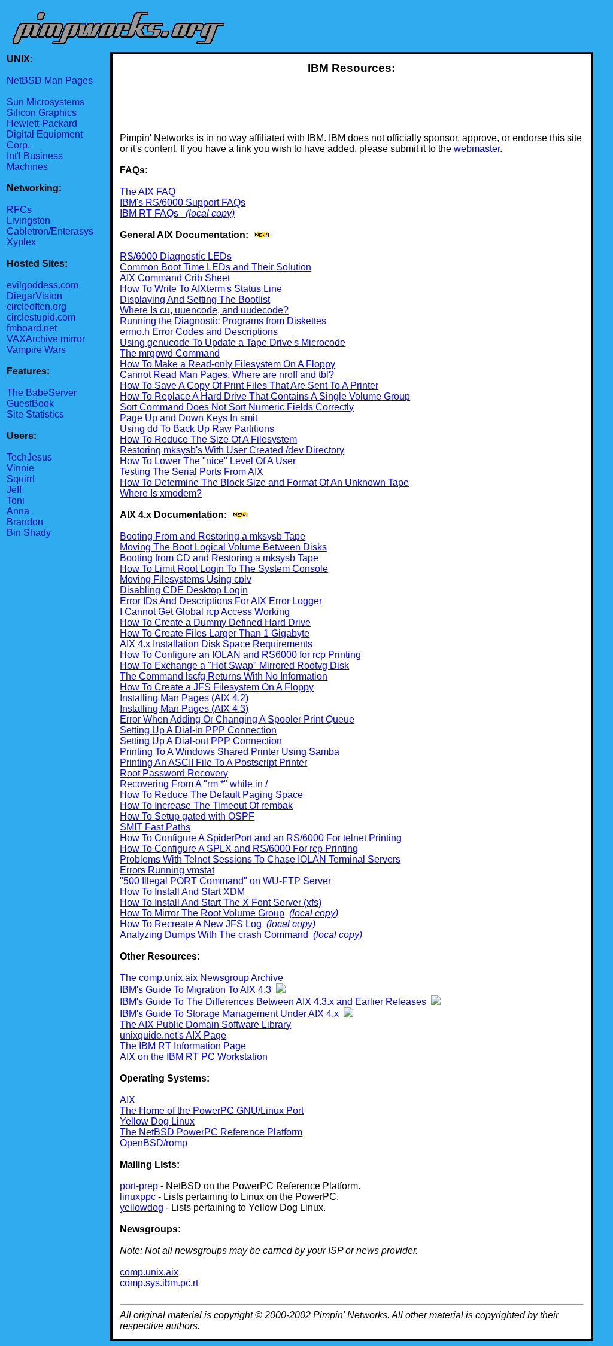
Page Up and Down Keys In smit (188, 418)
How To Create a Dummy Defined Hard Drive (215, 622)
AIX (127, 1100)
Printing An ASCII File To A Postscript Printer (213, 762)
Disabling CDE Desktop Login (184, 590)
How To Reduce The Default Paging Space (211, 795)
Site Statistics (35, 414)
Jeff (14, 490)
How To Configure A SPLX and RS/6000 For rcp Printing (239, 848)
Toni (16, 500)
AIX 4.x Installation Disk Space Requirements (216, 644)
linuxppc (138, 1197)
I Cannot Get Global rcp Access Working (205, 612)
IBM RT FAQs (153, 213)
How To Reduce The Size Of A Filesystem (208, 439)
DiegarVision (34, 296)
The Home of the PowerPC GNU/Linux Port (212, 1111)
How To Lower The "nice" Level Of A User (208, 461)
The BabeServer (42, 393)
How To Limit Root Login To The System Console (224, 569)
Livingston (28, 220)
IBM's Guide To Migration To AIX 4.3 (198, 990)
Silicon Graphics (42, 113)
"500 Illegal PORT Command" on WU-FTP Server (225, 881)
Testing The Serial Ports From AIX (191, 472)
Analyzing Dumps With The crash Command (214, 935)
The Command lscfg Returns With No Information (223, 676)
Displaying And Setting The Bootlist (195, 299)
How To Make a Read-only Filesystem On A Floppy (227, 364)
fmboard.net (32, 328)
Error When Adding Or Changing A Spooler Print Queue (237, 719)
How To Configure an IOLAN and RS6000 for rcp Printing (240, 655)
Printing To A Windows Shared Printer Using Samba (229, 752)
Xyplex (21, 242)
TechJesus (29, 457)
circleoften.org (36, 307)
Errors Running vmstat (167, 870)
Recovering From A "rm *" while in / (194, 784)
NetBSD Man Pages (50, 80)
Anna (18, 511)
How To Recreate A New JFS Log (191, 924)
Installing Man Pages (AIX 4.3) (184, 709)
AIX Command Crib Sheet (175, 278)
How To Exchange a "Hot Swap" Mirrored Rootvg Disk (234, 665)
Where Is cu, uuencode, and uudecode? (204, 310)
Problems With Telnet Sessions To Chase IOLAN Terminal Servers (260, 859)
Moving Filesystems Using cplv (185, 579)
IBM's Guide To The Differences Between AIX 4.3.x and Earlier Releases (273, 1002)
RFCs (19, 210)
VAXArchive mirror (46, 339)
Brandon (25, 522)
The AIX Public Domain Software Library (205, 1024)
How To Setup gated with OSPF (187, 816)
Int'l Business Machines (35, 161)
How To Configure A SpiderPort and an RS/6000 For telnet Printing (261, 838)
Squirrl (21, 479)
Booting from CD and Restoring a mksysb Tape (219, 558)
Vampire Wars (36, 350)
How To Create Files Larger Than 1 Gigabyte (214, 633)
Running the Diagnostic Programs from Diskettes (223, 321)
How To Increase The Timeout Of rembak (206, 805)
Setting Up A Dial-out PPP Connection (201, 741)
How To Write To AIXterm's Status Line (201, 289)
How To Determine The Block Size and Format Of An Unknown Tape (264, 482)
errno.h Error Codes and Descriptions (199, 332)
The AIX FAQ (147, 192)
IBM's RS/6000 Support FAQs (182, 202)
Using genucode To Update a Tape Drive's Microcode (232, 342)
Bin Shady (29, 533)
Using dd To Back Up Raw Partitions (197, 429)
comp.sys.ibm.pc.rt (159, 1283)
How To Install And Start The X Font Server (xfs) (220, 902)
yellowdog (141, 1207)
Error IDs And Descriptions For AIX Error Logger (221, 601)
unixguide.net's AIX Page (173, 1035)
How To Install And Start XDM (182, 892)
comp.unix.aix (149, 1272)
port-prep (139, 1186)
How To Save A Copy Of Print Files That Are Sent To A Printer (249, 385)
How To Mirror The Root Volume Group (202, 913)
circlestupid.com (41, 317)
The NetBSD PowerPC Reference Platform (211, 1132)
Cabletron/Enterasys (50, 231)
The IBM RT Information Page (183, 1046)
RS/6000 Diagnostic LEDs (176, 256)
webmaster (477, 149)
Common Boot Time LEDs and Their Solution (215, 267)
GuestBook (30, 403)
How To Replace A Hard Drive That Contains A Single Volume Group (265, 396)
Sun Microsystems (45, 102)
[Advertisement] (351, 104)
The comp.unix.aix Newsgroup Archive (201, 978)
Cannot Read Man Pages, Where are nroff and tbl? (227, 375)
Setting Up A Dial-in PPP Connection (198, 730)
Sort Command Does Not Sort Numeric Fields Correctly (237, 407)
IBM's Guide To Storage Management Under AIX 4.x (229, 1014)
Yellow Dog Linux (157, 1121)
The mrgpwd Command (170, 353)
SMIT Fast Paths (155, 827)
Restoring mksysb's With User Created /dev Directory (232, 450)
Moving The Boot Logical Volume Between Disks (223, 547)
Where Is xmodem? (161, 493)
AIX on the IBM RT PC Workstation (194, 1057)
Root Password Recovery (174, 773)
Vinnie (20, 468)
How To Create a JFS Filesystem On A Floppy (217, 687)
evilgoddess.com (42, 285)
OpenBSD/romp (153, 1143)
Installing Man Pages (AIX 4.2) (184, 698)
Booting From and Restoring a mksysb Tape (212, 536)
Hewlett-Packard (42, 123)
